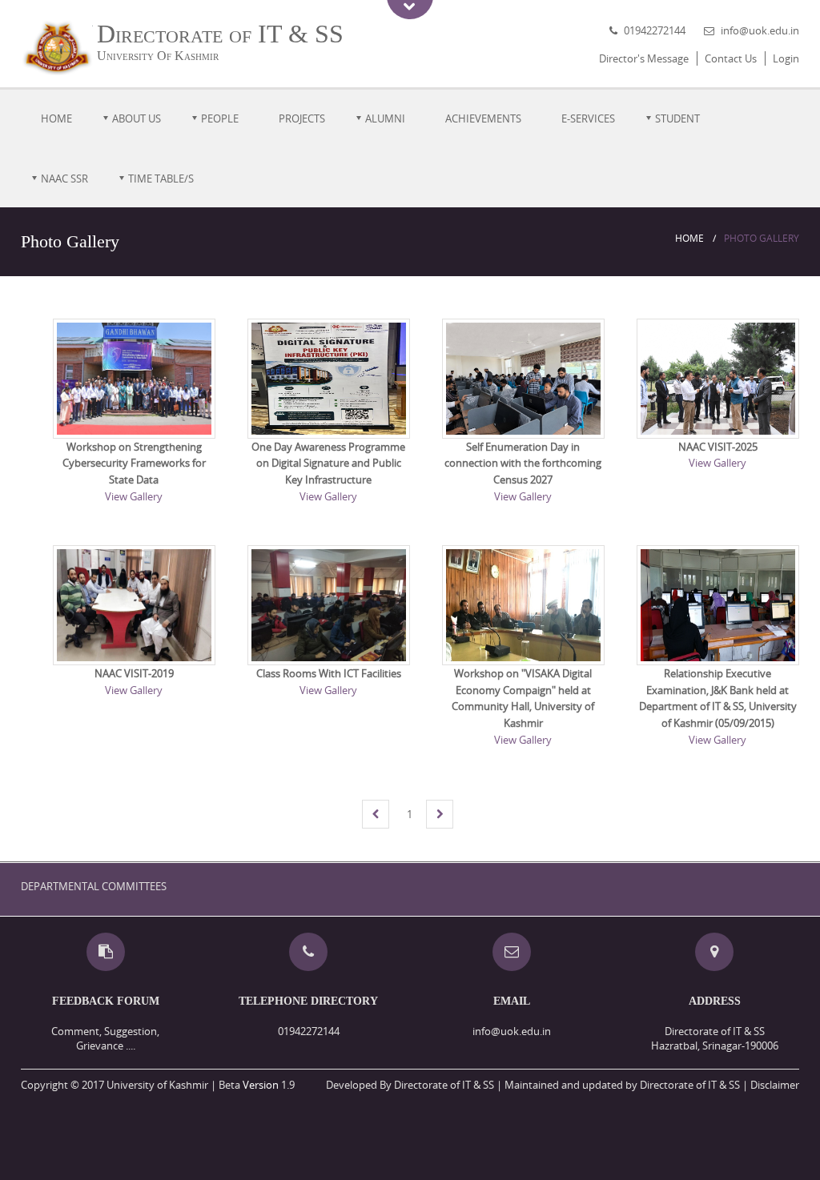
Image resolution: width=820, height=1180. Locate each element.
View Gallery (134, 496)
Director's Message (644, 58)
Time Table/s (161, 178)
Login (786, 58)
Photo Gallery (761, 238)
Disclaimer (774, 1085)
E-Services (588, 118)
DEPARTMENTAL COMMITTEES (94, 886)
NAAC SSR (64, 178)
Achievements (483, 118)
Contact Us (731, 58)
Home (56, 118)
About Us (136, 118)
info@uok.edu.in (760, 30)
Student (677, 118)
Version (261, 1085)
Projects (302, 118)
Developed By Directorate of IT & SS (410, 1085)
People (220, 118)
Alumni (385, 118)
